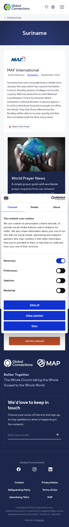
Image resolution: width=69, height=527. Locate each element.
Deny (34, 326)
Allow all (34, 305)
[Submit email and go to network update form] (57, 434)
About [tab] (56, 207)
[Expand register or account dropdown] (53, 7)
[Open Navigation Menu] (62, 7)
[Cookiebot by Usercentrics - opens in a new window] (51, 198)
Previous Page (14, 17)
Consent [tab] (12, 207)
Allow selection (34, 315)
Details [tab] (35, 207)
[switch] (60, 270)
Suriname (32, 74)
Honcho (40, 520)
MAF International (23, 70)
